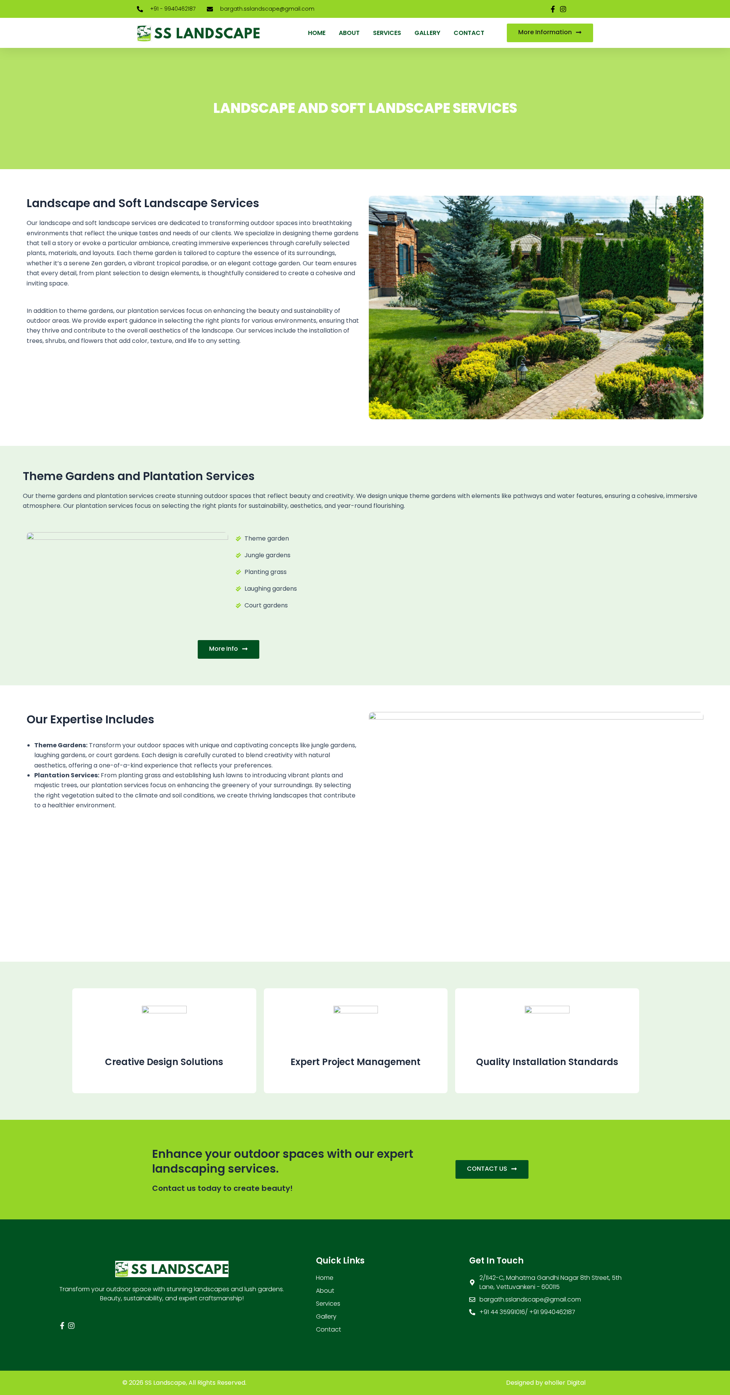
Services (387, 33)
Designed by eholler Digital (546, 1382)
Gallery (427, 33)
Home (316, 33)
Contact (469, 33)
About (349, 33)
